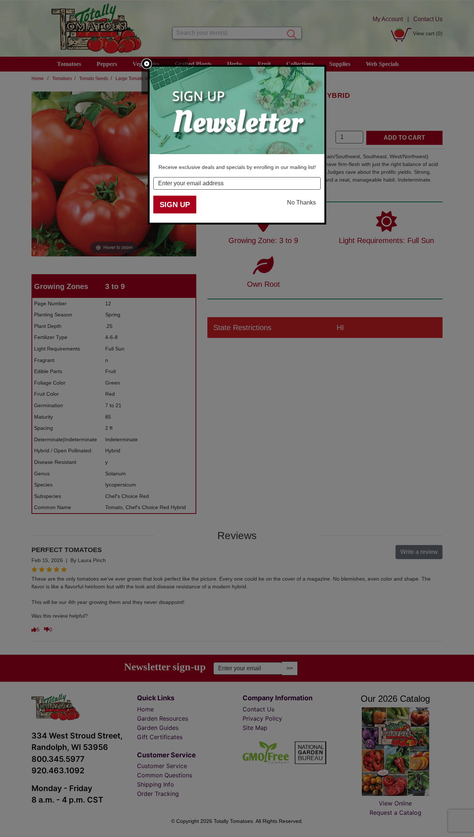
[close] (146, 63)
